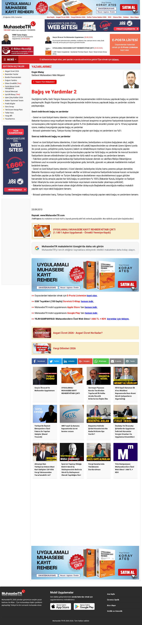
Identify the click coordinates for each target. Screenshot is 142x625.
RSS (109, 17)
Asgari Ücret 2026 (62, 17)
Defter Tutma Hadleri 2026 (96, 17)
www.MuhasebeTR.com (52, 215)
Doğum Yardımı (11, 80)
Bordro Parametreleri (13, 77)
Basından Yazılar (11, 74)
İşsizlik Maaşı (12, 94)
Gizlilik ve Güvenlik (114, 611)
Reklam (126, 17)
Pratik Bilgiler (10, 104)
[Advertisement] (15, 241)
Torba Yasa (9, 113)
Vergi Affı (8, 116)
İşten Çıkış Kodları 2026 (14, 98)
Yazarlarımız (10, 119)
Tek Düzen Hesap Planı (14, 110)
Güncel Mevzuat (11, 91)
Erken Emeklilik (13, 83)
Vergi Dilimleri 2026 (78, 17)
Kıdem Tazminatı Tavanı (14, 101)
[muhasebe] (20, 31)
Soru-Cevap (9, 107)
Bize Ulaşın (134, 17)
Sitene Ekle (117, 17)
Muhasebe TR (58, 621)
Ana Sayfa (50, 17)
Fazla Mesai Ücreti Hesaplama (12, 87)
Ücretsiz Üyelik (113, 600)
